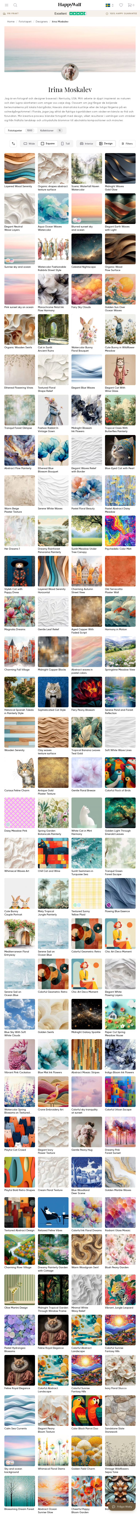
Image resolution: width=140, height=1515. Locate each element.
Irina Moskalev (60, 21)
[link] (75, 220)
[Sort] (13, 143)
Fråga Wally (124, 1506)
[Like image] (31, 157)
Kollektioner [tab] (50, 130)
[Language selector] (110, 5)
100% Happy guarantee (123, 14)
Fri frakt (13, 14)
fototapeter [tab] (20, 130)
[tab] (29, 144)
